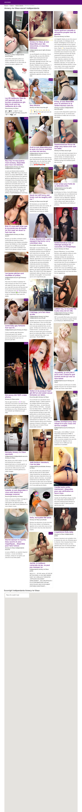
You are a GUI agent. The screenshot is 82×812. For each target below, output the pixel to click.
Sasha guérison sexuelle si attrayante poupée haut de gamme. (65, 32)
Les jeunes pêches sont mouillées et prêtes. (14, 274)
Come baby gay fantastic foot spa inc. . (15, 327)
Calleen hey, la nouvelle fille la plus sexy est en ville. (65, 310)
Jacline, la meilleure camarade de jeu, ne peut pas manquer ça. (40, 565)
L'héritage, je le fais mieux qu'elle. (40, 313)
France (12, 5)
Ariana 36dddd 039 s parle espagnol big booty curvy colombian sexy (40, 241)
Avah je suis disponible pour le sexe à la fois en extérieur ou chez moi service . (41, 149)
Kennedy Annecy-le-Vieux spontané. (15, 453)
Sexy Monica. (35, 105)
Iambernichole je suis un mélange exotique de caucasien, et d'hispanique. (65, 245)
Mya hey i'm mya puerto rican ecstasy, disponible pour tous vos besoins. (15, 163)
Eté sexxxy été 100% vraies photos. (16, 396)
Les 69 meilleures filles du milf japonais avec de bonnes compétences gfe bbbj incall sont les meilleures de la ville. (15, 102)
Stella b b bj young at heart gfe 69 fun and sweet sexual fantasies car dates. (41, 393)
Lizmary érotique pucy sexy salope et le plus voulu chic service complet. (65, 424)
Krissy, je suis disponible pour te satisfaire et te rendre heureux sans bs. (64, 103)
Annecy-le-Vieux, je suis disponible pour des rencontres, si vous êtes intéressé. (39, 45)
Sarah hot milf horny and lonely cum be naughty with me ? (41, 197)
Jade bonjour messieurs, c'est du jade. (39, 463)
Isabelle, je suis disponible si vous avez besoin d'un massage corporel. (16, 492)
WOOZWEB (7, 2)
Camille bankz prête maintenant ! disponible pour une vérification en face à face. (63, 490)
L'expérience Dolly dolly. (64, 532)
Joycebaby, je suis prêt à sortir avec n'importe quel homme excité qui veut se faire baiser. (64, 375)
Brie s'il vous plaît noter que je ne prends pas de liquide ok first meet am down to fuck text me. (16, 229)
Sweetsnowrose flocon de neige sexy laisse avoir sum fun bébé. (65, 146)
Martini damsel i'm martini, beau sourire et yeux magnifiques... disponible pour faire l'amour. (15, 543)
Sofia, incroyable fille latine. (41, 518)
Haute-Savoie (19, 5)
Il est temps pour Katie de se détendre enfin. (64, 185)
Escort (6, 5)
